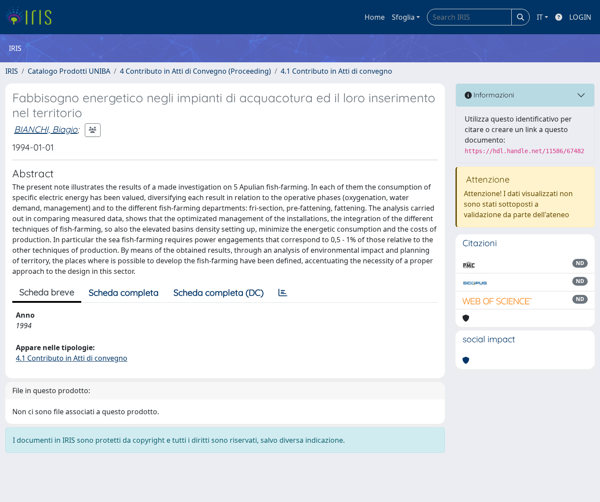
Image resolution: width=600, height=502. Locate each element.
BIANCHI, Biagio (45, 129)
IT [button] (540, 17)
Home (375, 17)
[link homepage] (31, 17)
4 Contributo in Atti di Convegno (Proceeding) (195, 71)
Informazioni (493, 94)
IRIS (11, 71)
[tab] (283, 292)
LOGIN (580, 17)
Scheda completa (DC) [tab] (218, 292)
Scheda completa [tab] (124, 292)
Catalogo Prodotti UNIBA (69, 71)
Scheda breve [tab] (46, 292)
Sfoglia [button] (403, 17)
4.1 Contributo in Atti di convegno (336, 71)
